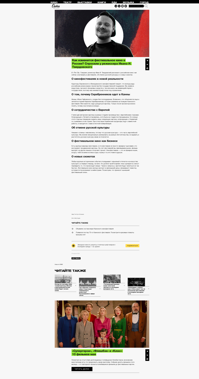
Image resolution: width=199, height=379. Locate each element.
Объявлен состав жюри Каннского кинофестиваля (95, 229)
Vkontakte (119, 6)
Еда (114, 2)
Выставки (84, 2)
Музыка (128, 2)
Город (144, 2)
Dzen (122, 6)
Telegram (116, 6)
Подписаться (132, 245)
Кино (54, 2)
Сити (56, 6)
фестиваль (76, 258)
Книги (101, 2)
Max (125, 6)
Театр (67, 2)
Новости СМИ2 (59, 264)
